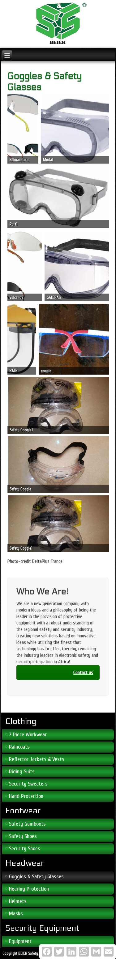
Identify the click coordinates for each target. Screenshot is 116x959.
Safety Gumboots (27, 824)
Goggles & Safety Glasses (36, 876)
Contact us (83, 672)
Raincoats (19, 747)
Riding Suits (22, 771)
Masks (16, 913)
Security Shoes (24, 848)
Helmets (18, 901)
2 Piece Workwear (28, 734)
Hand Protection (26, 796)
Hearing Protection (29, 889)
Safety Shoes (23, 836)
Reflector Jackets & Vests (36, 759)
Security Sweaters (28, 784)
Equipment (20, 941)
